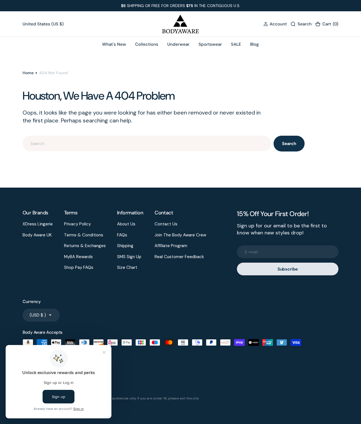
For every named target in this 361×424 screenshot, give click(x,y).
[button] (275, 24)
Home (28, 72)
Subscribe (288, 269)
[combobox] (147, 143)
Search (289, 143)
